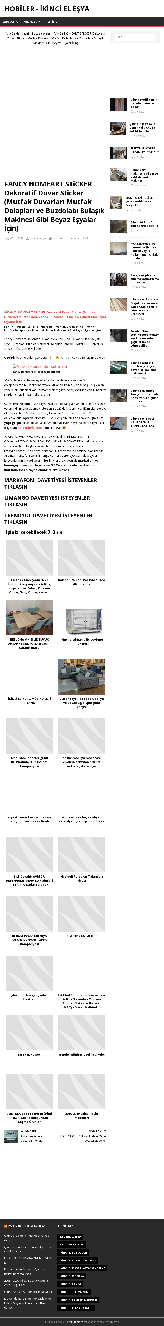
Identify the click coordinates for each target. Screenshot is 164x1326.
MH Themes (76, 1322)
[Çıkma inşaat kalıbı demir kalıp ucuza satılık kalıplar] (118, 132)
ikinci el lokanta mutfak (78, 1260)
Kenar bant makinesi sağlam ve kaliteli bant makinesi (144, 175)
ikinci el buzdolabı (73, 1252)
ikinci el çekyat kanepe (76, 1308)
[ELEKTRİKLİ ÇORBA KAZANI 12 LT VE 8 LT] (118, 157)
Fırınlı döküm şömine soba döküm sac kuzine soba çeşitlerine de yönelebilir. (145, 338)
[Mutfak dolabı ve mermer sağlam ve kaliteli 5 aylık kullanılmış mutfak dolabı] (118, 252)
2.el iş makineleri (72, 1244)
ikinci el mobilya (72, 1276)
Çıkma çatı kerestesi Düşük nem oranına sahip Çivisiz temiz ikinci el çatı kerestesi (145, 307)
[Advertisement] (55, 114)
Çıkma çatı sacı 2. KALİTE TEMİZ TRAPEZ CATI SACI (143, 422)
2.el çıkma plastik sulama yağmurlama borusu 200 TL (145, 278)
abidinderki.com (30, 428)
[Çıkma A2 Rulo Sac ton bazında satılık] (118, 231)
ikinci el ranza (70, 1284)
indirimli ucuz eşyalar (36, 33)
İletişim (52, 21)
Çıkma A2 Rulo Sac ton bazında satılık (144, 224)
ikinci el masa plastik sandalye (82, 1268)
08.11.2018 (16, 238)
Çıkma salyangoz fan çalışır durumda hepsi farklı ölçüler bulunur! (145, 396)
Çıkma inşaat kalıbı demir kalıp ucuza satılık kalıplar (143, 127)
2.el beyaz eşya (70, 1236)
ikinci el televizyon (74, 1292)
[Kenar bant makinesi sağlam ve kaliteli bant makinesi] (118, 178)
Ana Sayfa (10, 21)
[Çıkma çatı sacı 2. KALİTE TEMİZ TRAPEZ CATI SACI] (118, 427)
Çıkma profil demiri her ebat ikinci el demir (144, 103)
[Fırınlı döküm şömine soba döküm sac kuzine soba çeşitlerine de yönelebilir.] (118, 340)
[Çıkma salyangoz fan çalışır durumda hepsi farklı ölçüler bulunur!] (118, 399)
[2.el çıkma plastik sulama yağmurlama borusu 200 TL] (118, 284)
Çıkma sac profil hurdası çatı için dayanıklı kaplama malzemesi (144, 368)
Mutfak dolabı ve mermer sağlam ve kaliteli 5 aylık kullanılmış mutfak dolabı (144, 251)
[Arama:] (135, 37)
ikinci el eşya (38, 238)
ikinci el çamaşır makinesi (78, 1300)
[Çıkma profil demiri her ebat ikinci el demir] (118, 108)
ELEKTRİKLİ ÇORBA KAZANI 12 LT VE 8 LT (145, 150)
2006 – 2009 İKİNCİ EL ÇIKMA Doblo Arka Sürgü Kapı (139, 201)
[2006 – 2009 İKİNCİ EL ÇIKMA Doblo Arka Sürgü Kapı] (116, 206)
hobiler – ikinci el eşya (26, 1225)
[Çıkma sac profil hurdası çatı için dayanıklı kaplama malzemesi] (118, 371)
